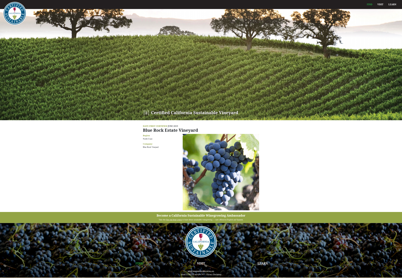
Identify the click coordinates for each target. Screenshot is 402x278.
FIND (369, 4)
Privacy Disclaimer (214, 274)
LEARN (392, 4)
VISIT (380, 4)
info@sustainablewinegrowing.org (201, 271)
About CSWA (186, 274)
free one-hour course (174, 219)
